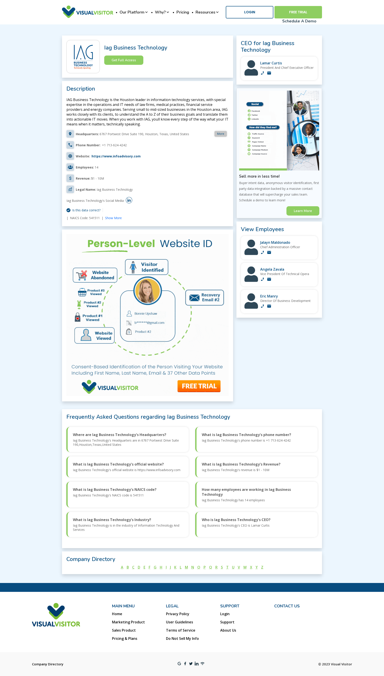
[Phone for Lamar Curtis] (262, 73)
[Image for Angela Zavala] (251, 281)
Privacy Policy (177, 613)
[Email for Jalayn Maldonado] (269, 253)
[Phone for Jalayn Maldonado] (262, 253)
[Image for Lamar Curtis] (251, 74)
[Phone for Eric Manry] (262, 306)
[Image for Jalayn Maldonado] (251, 254)
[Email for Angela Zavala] (269, 279)
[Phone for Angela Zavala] (262, 279)
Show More (113, 218)
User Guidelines (179, 622)
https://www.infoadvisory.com (116, 156)
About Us (228, 630)
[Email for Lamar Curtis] (269, 73)
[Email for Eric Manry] (269, 306)
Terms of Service (180, 630)
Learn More (303, 211)
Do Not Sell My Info (182, 638)
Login (249, 12)
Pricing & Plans (124, 638)
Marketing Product (128, 622)
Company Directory (47, 664)
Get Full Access (124, 60)
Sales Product (124, 630)
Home (117, 613)
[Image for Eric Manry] (251, 307)
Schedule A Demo (299, 21)
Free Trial (298, 12)
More (220, 134)
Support (227, 622)
